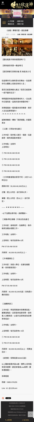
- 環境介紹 (20, 24)
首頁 (7, 34)
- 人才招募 (10, 21)
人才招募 (12, 34)
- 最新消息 (20, 21)
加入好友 (26, 420)
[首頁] (21, 4)
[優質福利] (17, 13)
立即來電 (9, 420)
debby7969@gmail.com (19, 412)
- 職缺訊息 (10, 24)
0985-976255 (19, 409)
